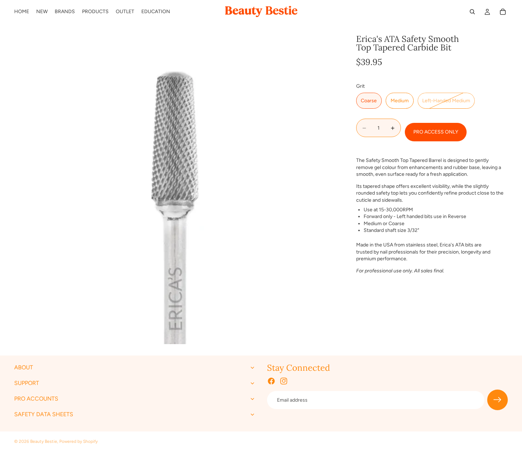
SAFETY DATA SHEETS (43, 414)
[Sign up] (497, 400)
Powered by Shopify (78, 441)
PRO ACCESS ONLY (435, 132)
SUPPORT (26, 383)
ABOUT (23, 367)
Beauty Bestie (43, 441)
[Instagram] (283, 381)
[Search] (472, 12)
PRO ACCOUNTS (36, 399)
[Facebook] (271, 381)
